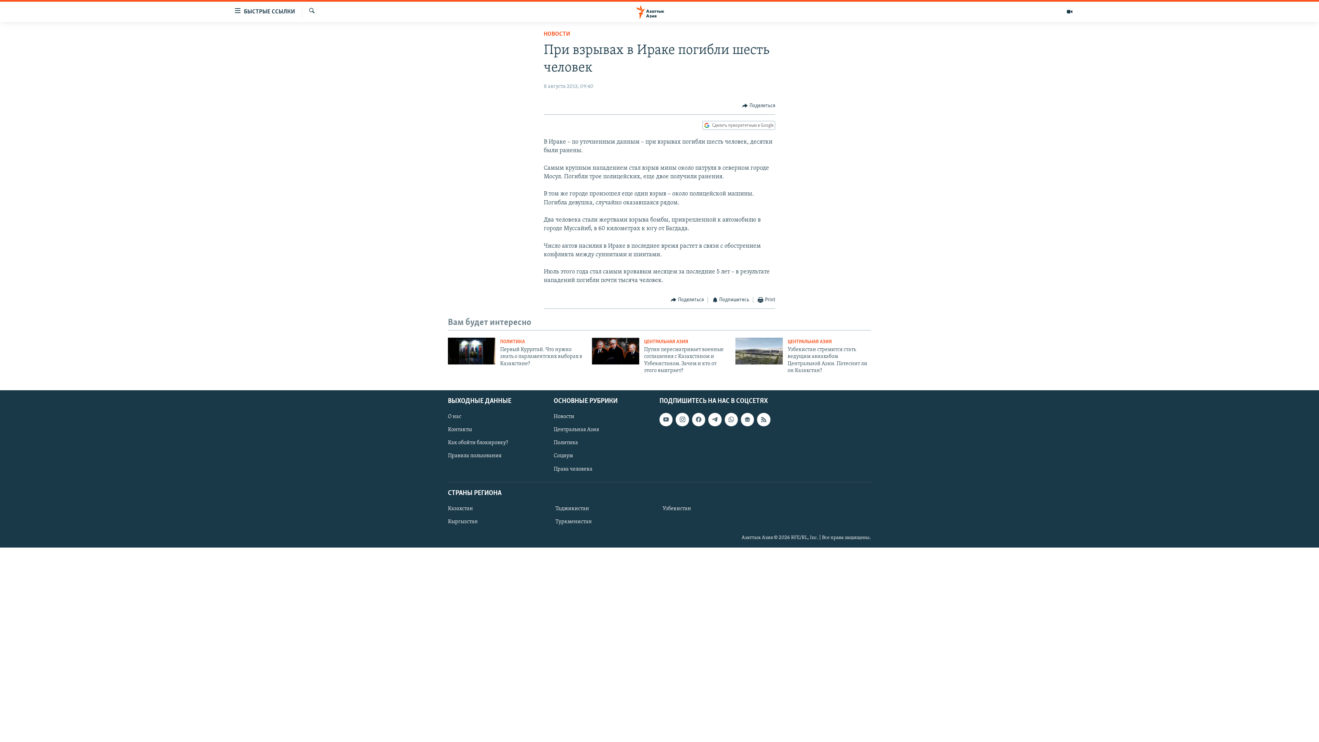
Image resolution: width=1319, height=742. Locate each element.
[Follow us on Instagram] (682, 419)
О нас (454, 416)
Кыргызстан (463, 522)
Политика (512, 342)
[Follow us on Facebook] (698, 419)
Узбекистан (677, 508)
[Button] (758, 105)
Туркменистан (573, 522)
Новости (557, 34)
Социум (563, 456)
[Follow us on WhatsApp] (731, 419)
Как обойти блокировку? (478, 443)
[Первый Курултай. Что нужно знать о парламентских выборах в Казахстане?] (471, 351)
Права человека (573, 469)
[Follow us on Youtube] (666, 419)
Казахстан (460, 508)
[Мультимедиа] (1069, 11)
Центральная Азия (666, 342)
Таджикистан (572, 508)
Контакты (460, 429)
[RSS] (763, 419)
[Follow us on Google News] (747, 419)
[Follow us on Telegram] (714, 419)
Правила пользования (474, 456)
